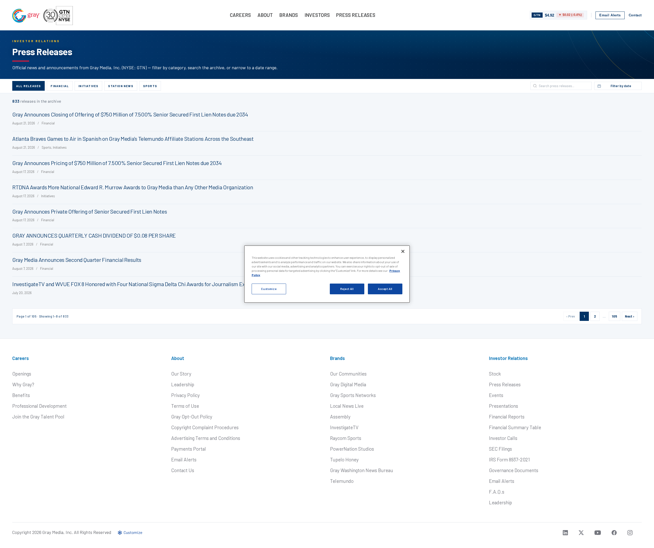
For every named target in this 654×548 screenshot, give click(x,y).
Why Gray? (23, 384)
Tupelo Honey (344, 459)
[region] (327, 274)
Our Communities (348, 374)
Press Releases (505, 384)
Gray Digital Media (348, 384)
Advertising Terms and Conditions (205, 438)
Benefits (21, 395)
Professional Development (39, 406)
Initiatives (88, 86)
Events (496, 395)
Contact (635, 15)
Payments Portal (188, 449)
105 (614, 316)
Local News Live (347, 406)
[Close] (402, 251)
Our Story (181, 374)
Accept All (385, 288)
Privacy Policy (185, 395)
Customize (268, 288)
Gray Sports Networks (353, 395)
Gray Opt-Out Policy (191, 416)
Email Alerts (610, 15)
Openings (21, 374)
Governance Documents (513, 470)
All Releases (28, 86)
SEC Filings (500, 449)
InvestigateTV (344, 427)
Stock (495, 374)
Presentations (503, 406)
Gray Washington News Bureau (361, 470)
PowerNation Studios (352, 449)
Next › (629, 316)
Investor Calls (503, 438)
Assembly (340, 416)
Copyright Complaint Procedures (205, 427)
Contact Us (182, 470)
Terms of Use (185, 406)
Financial (60, 86)
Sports (150, 86)
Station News (120, 86)
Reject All (347, 288)
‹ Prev (570, 316)
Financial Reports (506, 416)
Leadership (182, 384)
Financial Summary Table (515, 427)
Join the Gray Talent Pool (38, 416)
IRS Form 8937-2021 (509, 459)
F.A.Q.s (496, 492)
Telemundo (342, 481)
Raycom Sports (345, 438)
